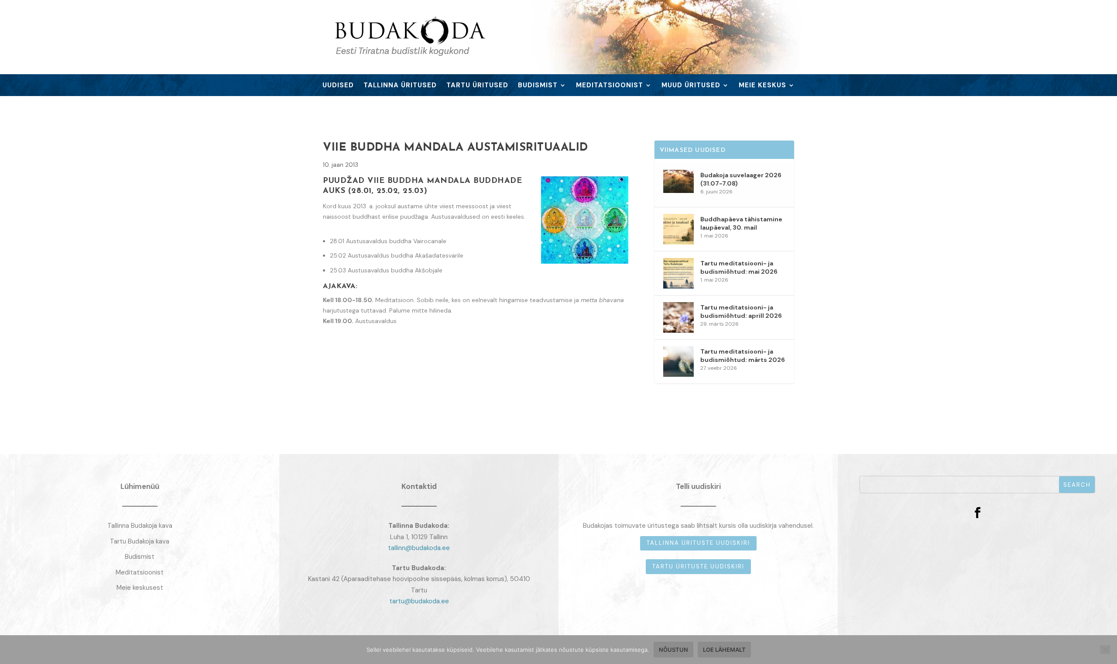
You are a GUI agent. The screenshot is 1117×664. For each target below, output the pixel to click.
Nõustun (673, 649)
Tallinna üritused (400, 85)
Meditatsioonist (609, 85)
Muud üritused (690, 85)
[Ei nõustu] (1105, 649)
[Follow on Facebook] (977, 513)
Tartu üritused (477, 85)
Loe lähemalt (724, 649)
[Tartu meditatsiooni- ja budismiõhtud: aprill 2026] (678, 317)
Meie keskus (762, 85)
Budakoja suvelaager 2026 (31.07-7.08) (740, 179)
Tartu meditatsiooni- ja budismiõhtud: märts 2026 (742, 355)
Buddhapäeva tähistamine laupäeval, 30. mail (741, 223)
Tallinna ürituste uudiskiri (698, 543)
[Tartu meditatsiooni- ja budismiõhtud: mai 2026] (678, 273)
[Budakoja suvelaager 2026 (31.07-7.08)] (678, 185)
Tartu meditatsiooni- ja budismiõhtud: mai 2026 (739, 267)
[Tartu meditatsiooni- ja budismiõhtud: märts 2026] (678, 361)
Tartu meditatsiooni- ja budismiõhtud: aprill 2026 (741, 311)
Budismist (538, 85)
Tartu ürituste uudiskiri (698, 566)
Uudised (338, 85)
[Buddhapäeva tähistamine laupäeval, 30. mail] (678, 229)
